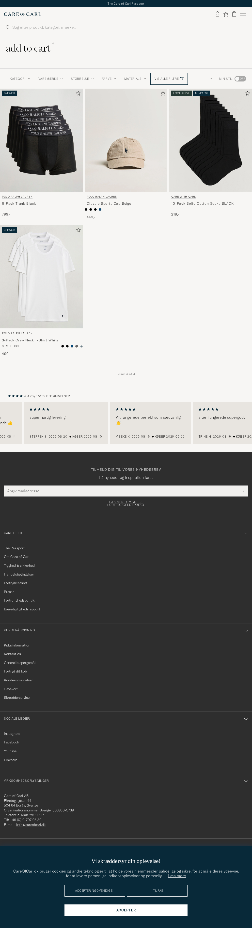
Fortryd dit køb (15, 671)
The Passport (14, 548)
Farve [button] (107, 79)
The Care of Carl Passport (126, 3)
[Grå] (76, 346)
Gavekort (11, 689)
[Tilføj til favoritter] (77, 94)
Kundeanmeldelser (18, 680)
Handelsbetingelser (19, 574)
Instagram (12, 733)
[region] (126, 423)
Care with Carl (183, 196)
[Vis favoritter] (225, 14)
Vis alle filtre (167, 79)
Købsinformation (17, 645)
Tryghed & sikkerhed (19, 565)
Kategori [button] (18, 79)
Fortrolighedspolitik (19, 600)
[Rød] (95, 209)
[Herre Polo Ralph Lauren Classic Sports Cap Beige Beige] (126, 140)
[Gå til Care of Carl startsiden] (22, 14)
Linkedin (10, 760)
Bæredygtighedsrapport (22, 609)
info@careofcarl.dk (31, 824)
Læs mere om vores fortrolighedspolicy (126, 503)
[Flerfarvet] (67, 346)
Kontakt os (12, 654)
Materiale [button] (132, 79)
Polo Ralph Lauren (17, 196)
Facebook (11, 742)
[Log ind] (217, 14)
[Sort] (90, 209)
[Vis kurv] (234, 14)
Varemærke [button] (48, 79)
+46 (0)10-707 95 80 (26, 820)
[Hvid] (86, 209)
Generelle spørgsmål (20, 662)
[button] (209, 79)
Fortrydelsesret (15, 583)
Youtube (10, 751)
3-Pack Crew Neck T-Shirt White (30, 340)
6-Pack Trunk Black (19, 203)
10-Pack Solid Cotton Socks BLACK (202, 203)
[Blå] (100, 209)
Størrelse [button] (80, 79)
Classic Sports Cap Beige (109, 203)
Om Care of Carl (17, 556)
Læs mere (177, 876)
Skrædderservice (17, 697)
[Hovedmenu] (243, 14)
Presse (9, 592)
